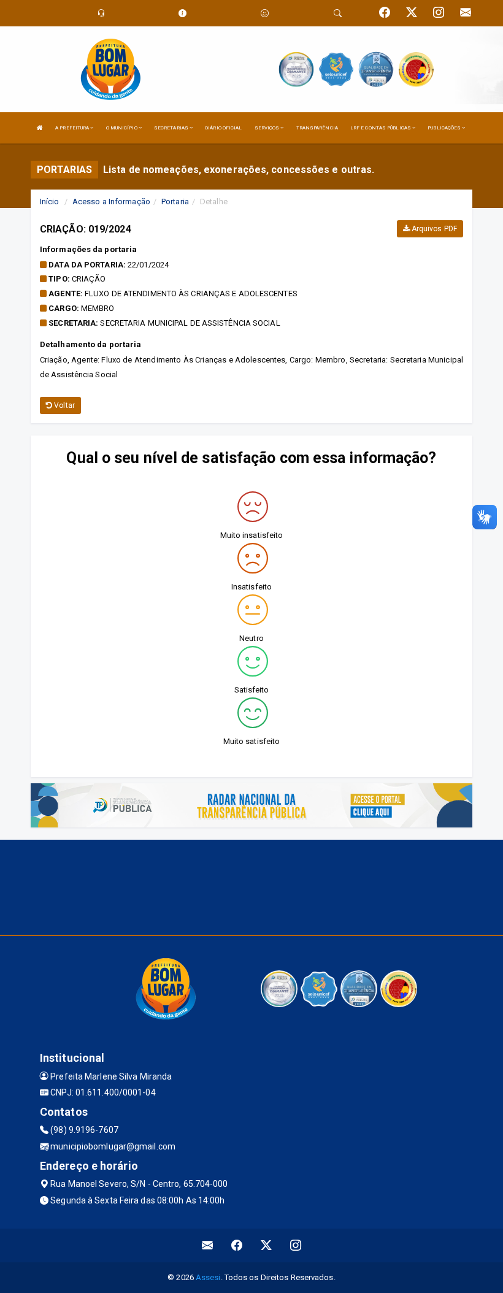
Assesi (208, 1277)
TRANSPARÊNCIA (317, 128)
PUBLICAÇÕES (445, 128)
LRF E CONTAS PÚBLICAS (381, 128)
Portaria (175, 201)
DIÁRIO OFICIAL (223, 128)
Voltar (63, 405)
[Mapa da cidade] (251, 886)
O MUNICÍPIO (122, 128)
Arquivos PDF (433, 228)
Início (50, 201)
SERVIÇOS (268, 128)
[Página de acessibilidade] (265, 13)
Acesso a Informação (111, 201)
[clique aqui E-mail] (207, 1245)
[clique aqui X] (266, 1245)
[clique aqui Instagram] (296, 1245)
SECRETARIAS (172, 128)
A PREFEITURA (72, 128)
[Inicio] (40, 128)
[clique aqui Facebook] (237, 1245)
